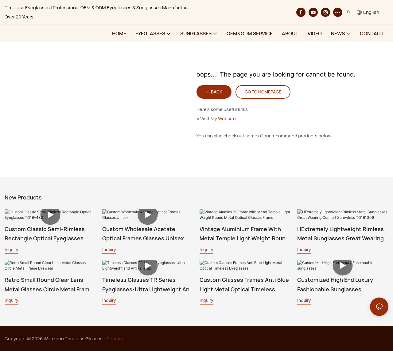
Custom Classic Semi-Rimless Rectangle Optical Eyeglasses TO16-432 (45, 234)
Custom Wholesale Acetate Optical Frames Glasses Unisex (143, 233)
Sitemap (115, 338)
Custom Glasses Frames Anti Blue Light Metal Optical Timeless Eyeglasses (244, 285)
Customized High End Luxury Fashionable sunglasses (335, 284)
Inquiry (11, 249)
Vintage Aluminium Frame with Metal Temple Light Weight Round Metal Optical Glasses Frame (244, 234)
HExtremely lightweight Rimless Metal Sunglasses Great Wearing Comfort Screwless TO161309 (340, 234)
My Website (223, 118)
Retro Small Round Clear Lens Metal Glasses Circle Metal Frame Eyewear (49, 285)
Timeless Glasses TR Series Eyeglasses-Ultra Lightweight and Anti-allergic (147, 285)
